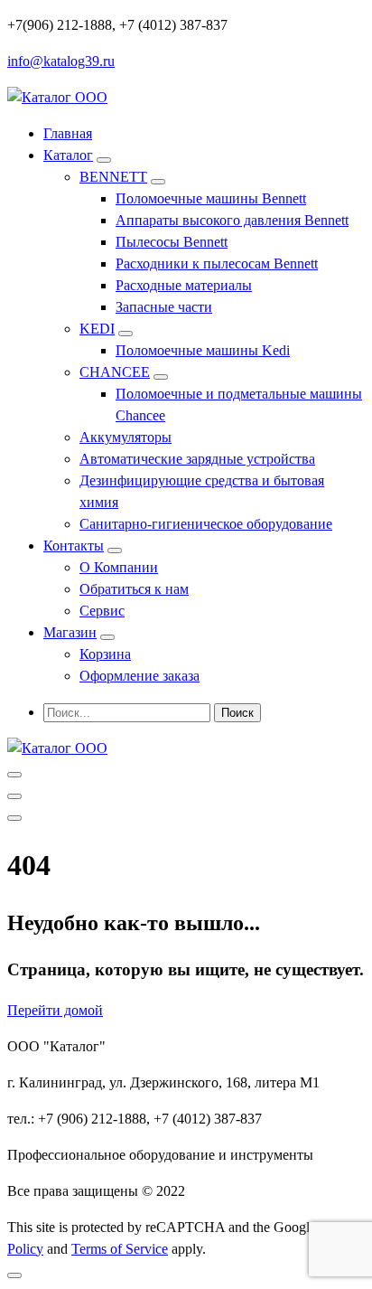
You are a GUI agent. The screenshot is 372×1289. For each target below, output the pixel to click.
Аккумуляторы (125, 437)
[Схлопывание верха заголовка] (14, 818)
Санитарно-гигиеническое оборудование (205, 524)
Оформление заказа (139, 675)
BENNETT (113, 176)
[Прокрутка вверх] (14, 1275)
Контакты (73, 545)
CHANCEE (114, 372)
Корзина (105, 654)
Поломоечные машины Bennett (211, 198)
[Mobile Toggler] (104, 160)
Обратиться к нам (134, 589)
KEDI (97, 328)
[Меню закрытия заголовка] (14, 796)
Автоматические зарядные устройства (197, 458)
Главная (67, 133)
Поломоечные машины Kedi (203, 350)
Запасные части (164, 307)
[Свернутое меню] (14, 774)
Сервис (102, 610)
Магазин (70, 632)
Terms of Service (119, 1248)
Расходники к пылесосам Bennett (217, 263)
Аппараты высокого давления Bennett (232, 220)
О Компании (118, 567)
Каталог (68, 155)
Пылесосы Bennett (172, 241)
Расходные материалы (184, 285)
